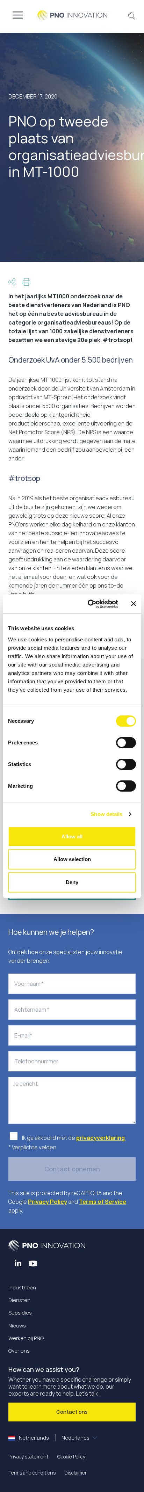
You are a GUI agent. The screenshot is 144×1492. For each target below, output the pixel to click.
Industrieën (22, 1287)
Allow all (72, 836)
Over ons (19, 1350)
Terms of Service (102, 1202)
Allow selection (72, 859)
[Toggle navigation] (17, 15)
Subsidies (20, 1312)
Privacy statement (28, 1456)
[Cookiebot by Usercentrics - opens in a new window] (89, 604)
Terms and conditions (32, 1472)
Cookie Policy (71, 1456)
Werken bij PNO (26, 1338)
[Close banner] (133, 603)
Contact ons (72, 1411)
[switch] (126, 742)
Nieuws (17, 1325)
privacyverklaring (100, 1138)
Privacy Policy (47, 1202)
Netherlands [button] (53, 1437)
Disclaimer (75, 1472)
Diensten (19, 1300)
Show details (106, 814)
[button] (132, 15)
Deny (72, 882)
